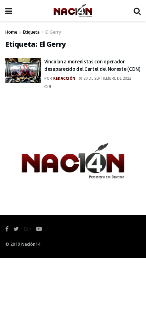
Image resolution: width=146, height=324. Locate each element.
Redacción (64, 78)
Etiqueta (31, 32)
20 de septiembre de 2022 (106, 78)
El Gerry (53, 32)
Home (11, 32)
